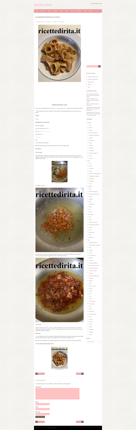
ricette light (91, 150)
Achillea (89, 84)
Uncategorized (91, 237)
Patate (90, 143)
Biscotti (55, 11)
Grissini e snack (92, 286)
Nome (37, 402)
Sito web (37, 412)
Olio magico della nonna (93, 79)
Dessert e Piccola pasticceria (95, 173)
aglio (43, 134)
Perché (90, 298)
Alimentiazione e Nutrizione (94, 245)
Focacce (91, 278)
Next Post (79, 373)
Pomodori (91, 148)
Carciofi (90, 127)
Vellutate (91, 332)
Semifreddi (91, 181)
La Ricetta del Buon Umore (93, 76)
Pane (85, 11)
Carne (61, 11)
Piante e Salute (92, 301)
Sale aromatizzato (93, 314)
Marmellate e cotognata (94, 176)
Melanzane (91, 140)
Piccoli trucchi (92, 304)
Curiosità (91, 273)
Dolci (89, 160)
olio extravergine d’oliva (44, 131)
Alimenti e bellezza (93, 242)
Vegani (90, 11)
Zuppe (90, 334)
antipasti (91, 250)
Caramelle (91, 168)
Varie (89, 240)
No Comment (61, 21)
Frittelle (90, 281)
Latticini (90, 227)
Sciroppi (90, 319)
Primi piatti (90, 186)
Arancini (90, 252)
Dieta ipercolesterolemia (94, 135)
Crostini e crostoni (92, 270)
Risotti (90, 212)
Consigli (91, 260)
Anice (89, 87)
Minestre (91, 199)
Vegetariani (78, 11)
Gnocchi (43, 11)
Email (37, 407)
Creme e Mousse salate (94, 265)
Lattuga (90, 137)
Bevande (91, 258)
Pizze (72, 11)
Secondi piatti (90, 214)
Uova (90, 235)
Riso (90, 209)
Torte (49, 11)
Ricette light (91, 232)
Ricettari (90, 309)
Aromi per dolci (92, 255)
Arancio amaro (91, 82)
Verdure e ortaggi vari (93, 153)
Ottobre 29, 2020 (40, 21)
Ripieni (90, 206)
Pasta (36, 11)
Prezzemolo (38, 137)
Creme (90, 171)
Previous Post (41, 373)
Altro (90, 125)
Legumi (90, 291)
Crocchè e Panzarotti (93, 268)
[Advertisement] (59, 93)
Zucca (49, 128)
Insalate (90, 288)
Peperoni (91, 145)
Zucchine (91, 158)
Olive (90, 293)
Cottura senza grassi (93, 132)
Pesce (66, 11)
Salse (90, 316)
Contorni (89, 122)
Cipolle (90, 130)
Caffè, (87, 103)
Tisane (90, 324)
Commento (38, 387)
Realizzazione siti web (52, 427)
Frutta (90, 283)
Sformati (91, 321)
